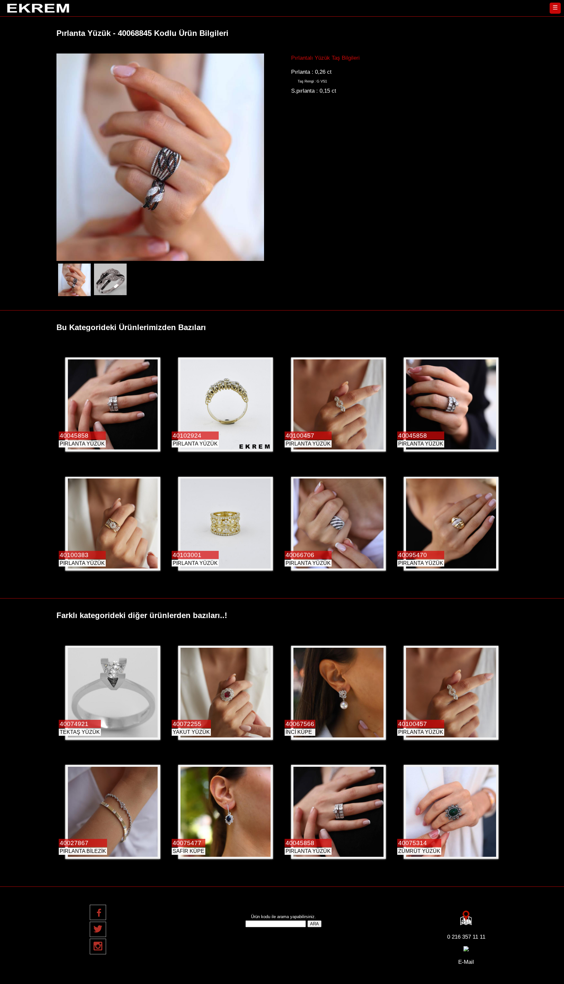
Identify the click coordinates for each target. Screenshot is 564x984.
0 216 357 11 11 (466, 936)
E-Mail (466, 962)
